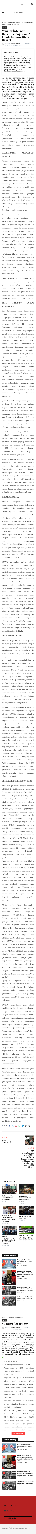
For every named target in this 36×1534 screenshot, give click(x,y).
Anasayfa (4, 22)
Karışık (10, 22)
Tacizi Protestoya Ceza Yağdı (25, 1217)
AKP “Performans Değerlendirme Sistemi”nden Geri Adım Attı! (8, 1218)
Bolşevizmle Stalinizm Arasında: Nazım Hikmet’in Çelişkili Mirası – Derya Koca (25, 1289)
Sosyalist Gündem (15, 43)
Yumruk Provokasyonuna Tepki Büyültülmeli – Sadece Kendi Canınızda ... (9, 1240)
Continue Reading (18, 1433)
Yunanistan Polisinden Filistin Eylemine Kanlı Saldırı (26, 1198)
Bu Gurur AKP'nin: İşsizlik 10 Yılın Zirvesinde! (8, 1197)
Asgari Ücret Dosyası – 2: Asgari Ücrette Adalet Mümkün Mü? (26, 1237)
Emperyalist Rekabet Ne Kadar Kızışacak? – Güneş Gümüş (24, 1261)
